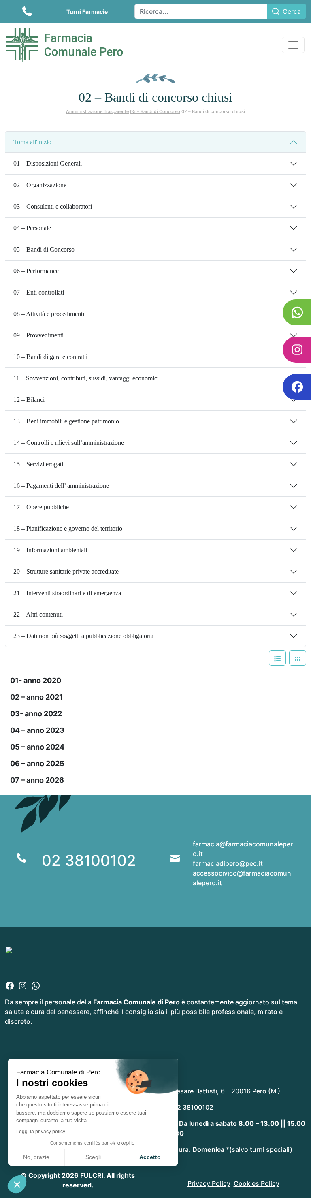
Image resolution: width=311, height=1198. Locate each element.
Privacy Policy (208, 1183)
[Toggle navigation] (293, 45)
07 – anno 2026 (37, 780)
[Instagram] (23, 985)
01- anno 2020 (35, 680)
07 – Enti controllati (38, 292)
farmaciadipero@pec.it (228, 863)
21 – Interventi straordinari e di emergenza (67, 592)
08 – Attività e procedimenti (48, 313)
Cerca (292, 11)
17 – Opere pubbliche (41, 507)
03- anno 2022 (36, 713)
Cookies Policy (256, 1183)
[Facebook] (10, 985)
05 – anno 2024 (37, 747)
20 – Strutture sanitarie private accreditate (66, 571)
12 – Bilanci (29, 399)
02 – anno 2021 (36, 697)
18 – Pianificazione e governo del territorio (67, 528)
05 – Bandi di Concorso (155, 111)
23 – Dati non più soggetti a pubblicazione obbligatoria (83, 635)
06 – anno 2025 (37, 763)
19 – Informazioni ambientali (50, 550)
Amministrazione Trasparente (97, 111)
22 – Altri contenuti (38, 614)
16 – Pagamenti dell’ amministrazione (61, 485)
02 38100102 (89, 860)
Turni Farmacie (87, 11)
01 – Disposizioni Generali (47, 163)
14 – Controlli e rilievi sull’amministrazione (68, 442)
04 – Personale (32, 227)
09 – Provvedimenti (38, 335)
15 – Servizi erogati (38, 464)
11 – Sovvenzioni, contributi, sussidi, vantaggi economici (86, 378)
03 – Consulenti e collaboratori (52, 206)
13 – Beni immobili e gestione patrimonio (66, 421)
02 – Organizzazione (39, 185)
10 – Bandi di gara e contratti (50, 356)
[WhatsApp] (35, 985)
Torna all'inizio (32, 142)
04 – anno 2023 (37, 730)
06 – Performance (36, 270)
